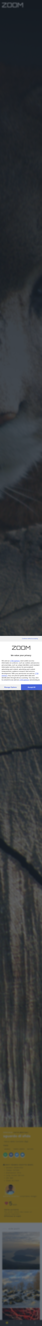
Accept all (31, 687)
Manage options (10, 687)
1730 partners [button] (15, 661)
